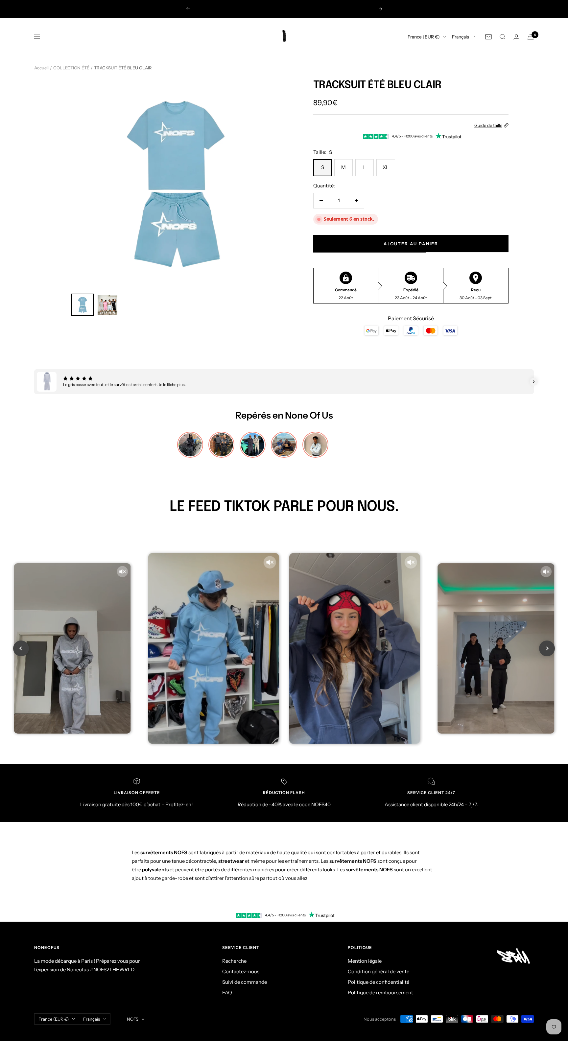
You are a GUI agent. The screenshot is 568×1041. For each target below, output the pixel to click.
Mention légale (365, 961)
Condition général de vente (378, 971)
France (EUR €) (424, 37)
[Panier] (530, 37)
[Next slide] (547, 648)
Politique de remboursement (380, 992)
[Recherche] (503, 37)
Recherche (234, 961)
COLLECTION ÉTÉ (71, 67)
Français (460, 37)
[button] (34, 382)
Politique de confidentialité (378, 982)
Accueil (41, 67)
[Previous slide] (21, 648)
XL (386, 167)
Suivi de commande (244, 982)
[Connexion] (516, 37)
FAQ (227, 992)
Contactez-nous (240, 971)
